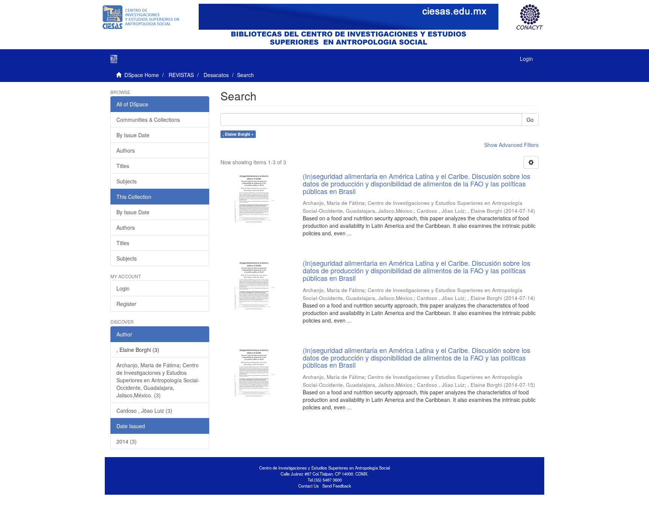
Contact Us (308, 486)
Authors (125, 150)
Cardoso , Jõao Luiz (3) (144, 410)
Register (126, 304)
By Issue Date (132, 135)
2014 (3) (126, 441)
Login (123, 288)
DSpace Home (141, 75)
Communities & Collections (148, 119)
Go (530, 119)
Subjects (126, 181)
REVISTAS (181, 75)
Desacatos (216, 75)
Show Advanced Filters (511, 144)
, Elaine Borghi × (238, 134)
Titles (122, 166)
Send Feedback (336, 486)
